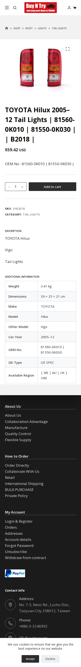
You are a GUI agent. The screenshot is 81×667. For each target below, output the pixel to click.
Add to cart (52, 186)
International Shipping (24, 483)
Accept (30, 659)
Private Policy (16, 495)
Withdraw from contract (25, 557)
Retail (10, 477)
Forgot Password (19, 545)
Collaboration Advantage (26, 421)
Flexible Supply (18, 439)
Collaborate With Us (22, 471)
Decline (50, 659)
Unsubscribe (16, 551)
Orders (11, 527)
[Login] (69, 7)
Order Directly (17, 465)
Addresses (14, 533)
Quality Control (18, 433)
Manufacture (16, 427)
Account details (18, 539)
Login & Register (19, 521)
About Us (13, 415)
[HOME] (6, 28)
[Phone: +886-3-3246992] (10, 623)
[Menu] (7, 8)
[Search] (14, 7)
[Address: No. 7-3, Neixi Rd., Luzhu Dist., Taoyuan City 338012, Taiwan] (10, 604)
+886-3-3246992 (33, 626)
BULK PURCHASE (19, 489)
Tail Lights (31, 214)
